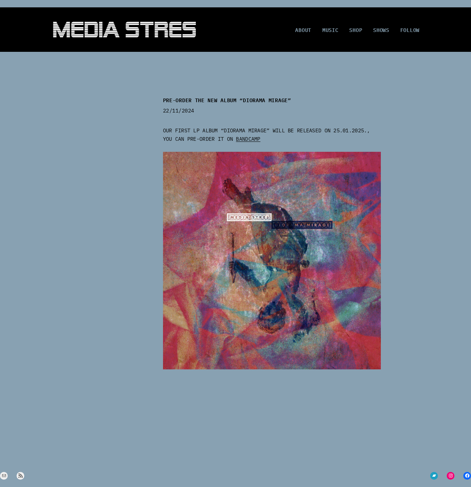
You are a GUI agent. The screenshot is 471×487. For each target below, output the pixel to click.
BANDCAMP (248, 139)
